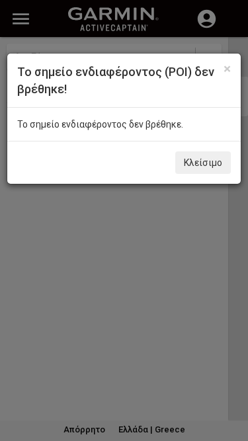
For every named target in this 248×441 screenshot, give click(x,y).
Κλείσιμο (203, 162)
